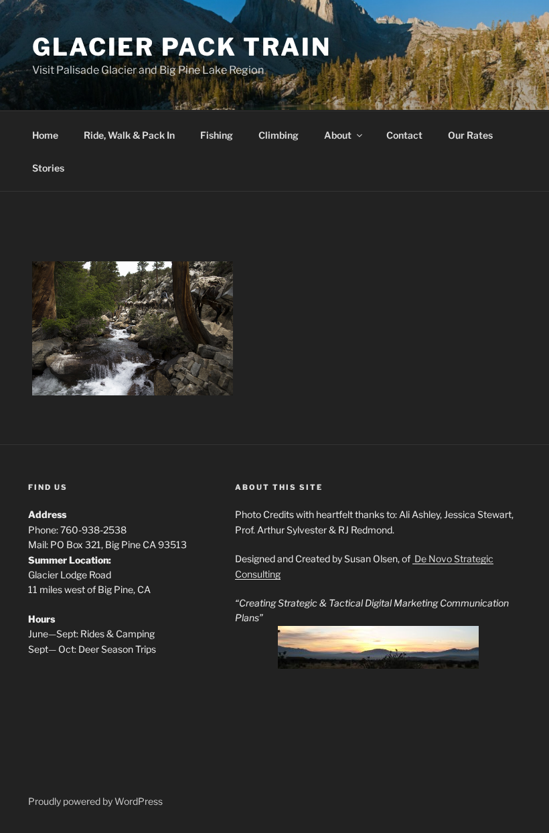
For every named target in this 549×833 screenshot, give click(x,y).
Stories (48, 168)
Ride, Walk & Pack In (129, 135)
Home (45, 135)
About (337, 135)
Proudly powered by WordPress (95, 801)
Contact (404, 135)
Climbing (278, 135)
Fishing (216, 135)
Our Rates (470, 135)
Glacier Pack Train (181, 47)
